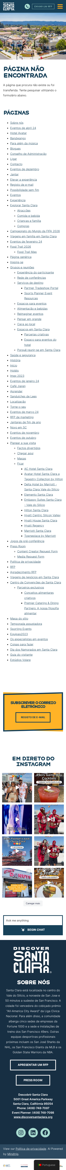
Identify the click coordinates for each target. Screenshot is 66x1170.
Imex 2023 (17, 375)
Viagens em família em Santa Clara (33, 236)
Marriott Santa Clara (37, 530)
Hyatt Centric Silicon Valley (42, 515)
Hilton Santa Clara (36, 510)
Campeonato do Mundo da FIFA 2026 (35, 231)
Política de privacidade (25, 561)
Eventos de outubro (23, 437)
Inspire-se (16, 262)
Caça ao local (26, 324)
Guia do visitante (21, 654)
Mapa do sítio (19, 618)
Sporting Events (21, 629)
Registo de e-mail (21, 184)
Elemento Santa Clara (38, 494)
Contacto (16, 164)
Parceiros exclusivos (30, 587)
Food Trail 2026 (20, 246)
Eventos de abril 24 (23, 128)
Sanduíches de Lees (23, 396)
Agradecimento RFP (23, 572)
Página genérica (21, 257)
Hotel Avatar (18, 133)
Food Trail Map (27, 252)
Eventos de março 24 (24, 412)
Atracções (23, 210)
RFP (12, 567)
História (15, 360)
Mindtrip (12, 1154)
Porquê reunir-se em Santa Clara (38, 350)
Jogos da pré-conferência (27, 541)
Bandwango (18, 138)
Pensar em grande (29, 319)
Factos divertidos (28, 448)
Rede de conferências (31, 277)
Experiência (18, 200)
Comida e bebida (28, 215)
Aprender (16, 391)
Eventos (15, 195)
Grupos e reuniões (22, 267)
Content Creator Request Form (37, 551)
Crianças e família (29, 221)
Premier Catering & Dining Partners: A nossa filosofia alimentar (41, 608)
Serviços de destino (30, 282)
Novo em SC (18, 427)
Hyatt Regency (34, 525)
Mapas (21, 458)
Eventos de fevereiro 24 (26, 241)
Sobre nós (16, 122)
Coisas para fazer (21, 644)
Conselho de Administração (28, 153)
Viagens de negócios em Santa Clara (34, 577)
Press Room (18, 546)
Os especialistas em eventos (29, 639)
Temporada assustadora (26, 623)
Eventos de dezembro (24, 169)
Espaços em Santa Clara (33, 329)
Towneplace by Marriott (40, 536)
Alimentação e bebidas (32, 308)
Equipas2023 (19, 634)
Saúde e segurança (23, 355)
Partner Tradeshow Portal (41, 288)
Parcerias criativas (36, 334)
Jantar (14, 174)
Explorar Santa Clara (23, 205)
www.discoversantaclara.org (33, 1117)
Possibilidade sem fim (24, 190)
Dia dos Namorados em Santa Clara (33, 649)
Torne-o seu (18, 407)
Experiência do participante (35, 272)
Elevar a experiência (23, 179)
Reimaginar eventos (30, 314)
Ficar (20, 463)
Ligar (13, 159)
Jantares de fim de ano (25, 422)
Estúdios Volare (20, 660)
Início (13, 365)
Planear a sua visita (23, 443)
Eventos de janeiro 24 (24, 381)
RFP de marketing (22, 417)
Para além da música (24, 143)
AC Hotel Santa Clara (38, 469)
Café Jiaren (18, 386)
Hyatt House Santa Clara (40, 520)
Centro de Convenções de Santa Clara (35, 582)
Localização (18, 401)
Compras (23, 226)
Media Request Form (30, 556)
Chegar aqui (25, 453)
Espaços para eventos (31, 303)
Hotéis (14, 370)
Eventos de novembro (24, 432)
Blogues (15, 148)
